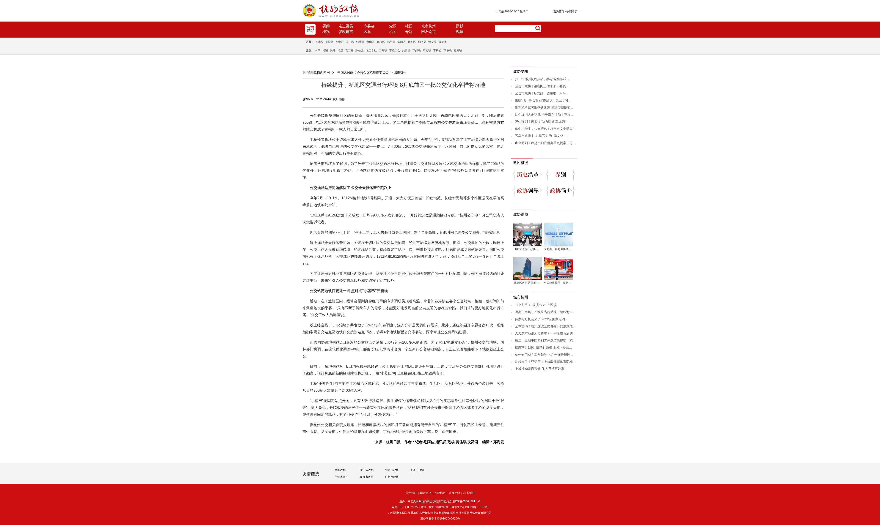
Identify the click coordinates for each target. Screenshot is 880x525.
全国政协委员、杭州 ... (557, 282)
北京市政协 (392, 470)
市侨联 (447, 50)
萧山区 (370, 42)
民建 (333, 50)
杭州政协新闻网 (318, 72)
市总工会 (394, 50)
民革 (317, 50)
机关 (392, 32)
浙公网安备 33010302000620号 (440, 518)
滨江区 (350, 42)
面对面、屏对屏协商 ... (557, 249)
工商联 (383, 50)
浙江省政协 (367, 470)
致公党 (359, 50)
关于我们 (411, 493)
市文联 (427, 50)
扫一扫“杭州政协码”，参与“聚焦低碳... (542, 79)
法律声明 (454, 493)
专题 (408, 32)
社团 (408, 26)
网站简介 (425, 493)
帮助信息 (440, 493)
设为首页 (558, 11)
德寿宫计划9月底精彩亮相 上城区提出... (543, 347)
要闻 (326, 26)
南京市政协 (367, 477)
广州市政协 (392, 477)
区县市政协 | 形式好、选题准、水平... (542, 93)
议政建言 (345, 32)
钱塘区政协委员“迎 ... (526, 282)
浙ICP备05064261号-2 (466, 501)
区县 (367, 32)
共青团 (406, 50)
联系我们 (468, 493)
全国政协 (340, 470)
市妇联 (416, 50)
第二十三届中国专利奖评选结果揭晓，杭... (545, 340)
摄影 (459, 26)
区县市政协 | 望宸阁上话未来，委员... (542, 86)
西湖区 (340, 42)
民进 (340, 50)
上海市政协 (417, 470)
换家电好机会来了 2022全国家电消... (541, 319)
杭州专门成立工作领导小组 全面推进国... (544, 354)
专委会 (369, 26)
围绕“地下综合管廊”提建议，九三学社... (543, 100)
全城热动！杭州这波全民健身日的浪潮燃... (545, 326)
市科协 (437, 50)
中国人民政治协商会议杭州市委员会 (363, 72)
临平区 (391, 42)
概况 (326, 32)
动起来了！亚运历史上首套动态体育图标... (545, 362)
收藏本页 (571, 11)
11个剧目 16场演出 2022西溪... (537, 305)
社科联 (458, 50)
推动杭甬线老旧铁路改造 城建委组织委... (544, 107)
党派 (392, 26)
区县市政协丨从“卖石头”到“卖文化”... (541, 136)
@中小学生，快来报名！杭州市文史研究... (545, 129)
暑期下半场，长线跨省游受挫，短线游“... (544, 312)
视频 (459, 32)
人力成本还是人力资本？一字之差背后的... (545, 333)
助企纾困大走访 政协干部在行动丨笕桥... (544, 114)
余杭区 (381, 42)
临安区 (412, 42)
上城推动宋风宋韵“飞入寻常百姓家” (540, 369)
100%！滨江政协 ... (527, 249)
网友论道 (428, 32)
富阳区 (401, 42)
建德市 (443, 42)
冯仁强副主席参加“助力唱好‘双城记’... (541, 121)
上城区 (319, 42)
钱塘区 (360, 42)
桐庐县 (422, 42)
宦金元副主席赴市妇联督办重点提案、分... (545, 143)
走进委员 (345, 26)
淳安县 (432, 42)
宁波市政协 (341, 477)
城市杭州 (428, 26)
